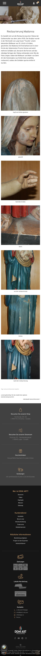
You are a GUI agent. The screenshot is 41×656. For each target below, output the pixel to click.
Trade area (20, 524)
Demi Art (20, 495)
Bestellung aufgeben (20, 538)
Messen (20, 503)
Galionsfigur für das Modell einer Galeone (16, 395)
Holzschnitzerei (20, 543)
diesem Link (28, 652)
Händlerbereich (20, 527)
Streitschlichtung (20, 522)
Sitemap (20, 505)
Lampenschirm (10, 397)
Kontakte (20, 516)
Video (20, 497)
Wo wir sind (20, 519)
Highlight (20, 500)
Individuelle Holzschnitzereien (31, 399)
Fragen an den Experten (20, 541)
